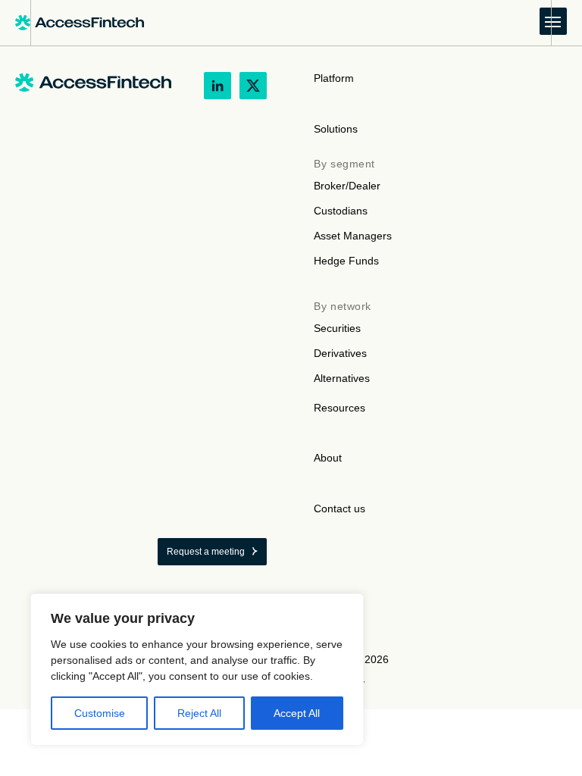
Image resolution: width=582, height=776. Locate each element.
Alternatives (342, 378)
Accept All (297, 713)
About (328, 458)
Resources (339, 408)
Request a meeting (206, 551)
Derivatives (340, 353)
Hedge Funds (346, 261)
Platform (334, 78)
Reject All (199, 713)
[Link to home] (79, 23)
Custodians (341, 211)
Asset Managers (353, 236)
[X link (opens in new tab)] (253, 85)
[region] (197, 669)
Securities (337, 328)
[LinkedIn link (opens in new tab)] (217, 85)
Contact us (339, 508)
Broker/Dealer (347, 186)
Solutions (336, 129)
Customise (99, 713)
